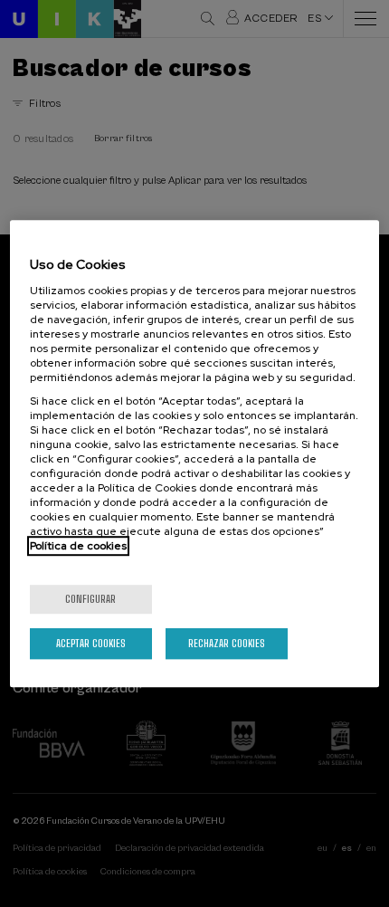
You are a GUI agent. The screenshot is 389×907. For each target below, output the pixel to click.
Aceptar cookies (91, 643)
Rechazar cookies (226, 643)
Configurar (90, 599)
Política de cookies (78, 546)
